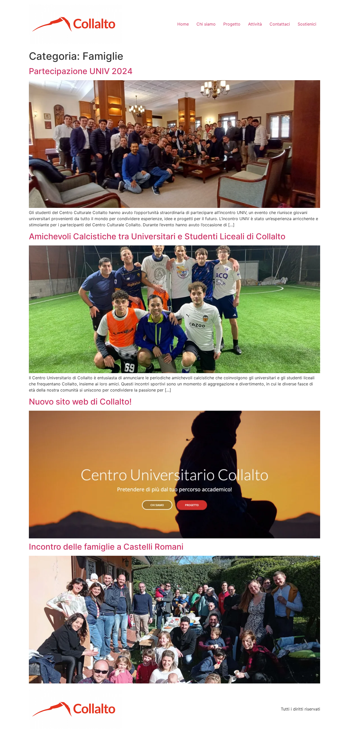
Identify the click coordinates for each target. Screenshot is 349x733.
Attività (255, 24)
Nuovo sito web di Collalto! (80, 402)
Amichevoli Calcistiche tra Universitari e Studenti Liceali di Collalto (157, 236)
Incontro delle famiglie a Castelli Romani (106, 547)
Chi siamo (206, 24)
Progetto (231, 24)
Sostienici (307, 24)
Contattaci (280, 24)
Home (183, 24)
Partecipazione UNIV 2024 (81, 71)
